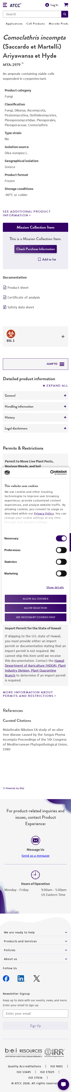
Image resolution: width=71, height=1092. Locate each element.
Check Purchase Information (35, 249)
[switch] (61, 550)
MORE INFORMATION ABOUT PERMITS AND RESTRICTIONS (28, 694)
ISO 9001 (56, 1066)
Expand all (57, 385)
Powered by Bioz (14, 788)
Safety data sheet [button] (21, 307)
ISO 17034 (35, 1077)
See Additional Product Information (27, 213)
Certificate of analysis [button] (24, 297)
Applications (14, 24)
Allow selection (35, 608)
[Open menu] (5, 5)
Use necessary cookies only (35, 617)
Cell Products (36, 24)
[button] (64, 14)
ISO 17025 (47, 1072)
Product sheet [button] (18, 288)
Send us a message (36, 856)
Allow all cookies (35, 598)
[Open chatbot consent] (63, 1084)
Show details (55, 587)
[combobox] (32, 14)
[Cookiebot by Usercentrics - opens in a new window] (50, 472)
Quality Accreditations (24, 1066)
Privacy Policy (44, 513)
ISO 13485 (24, 1072)
